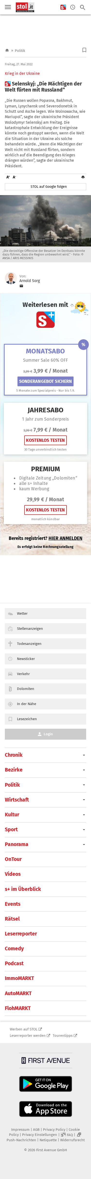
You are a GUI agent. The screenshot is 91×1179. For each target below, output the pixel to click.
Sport (11, 829)
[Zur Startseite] (7, 50)
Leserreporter (21, 934)
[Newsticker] (72, 7)
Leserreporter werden (28, 1035)
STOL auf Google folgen (49, 187)
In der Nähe (26, 704)
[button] (84, 50)
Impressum (20, 1129)
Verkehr (23, 674)
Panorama (16, 844)
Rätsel (12, 919)
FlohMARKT (18, 1008)
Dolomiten (25, 689)
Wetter (22, 613)
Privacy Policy (54, 1129)
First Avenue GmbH (51, 1150)
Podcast (14, 963)
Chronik (14, 755)
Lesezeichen (27, 719)
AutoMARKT (18, 993)
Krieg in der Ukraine (22, 73)
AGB (36, 1129)
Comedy (14, 948)
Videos (13, 874)
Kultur (12, 814)
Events (12, 904)
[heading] (45, 87)
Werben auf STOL (23, 1029)
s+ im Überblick (23, 889)
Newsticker (26, 659)
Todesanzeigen (29, 643)
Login (48, 734)
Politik (20, 50)
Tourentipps (63, 1035)
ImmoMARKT (19, 978)
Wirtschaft (17, 800)
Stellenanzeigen (30, 628)
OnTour (13, 859)
